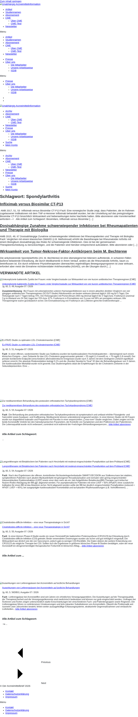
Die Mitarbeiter (19, 65)
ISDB (13, 70)
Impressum (11, 697)
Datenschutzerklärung (17, 694)
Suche (8, 142)
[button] (69, 31)
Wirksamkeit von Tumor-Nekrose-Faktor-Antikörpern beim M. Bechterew (63, 251)
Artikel (8, 9)
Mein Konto (11, 145)
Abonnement (12, 15)
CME (8, 18)
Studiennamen (13, 12)
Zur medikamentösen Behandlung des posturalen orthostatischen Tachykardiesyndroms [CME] (47, 405)
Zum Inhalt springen (10, 1)
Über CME (16, 20)
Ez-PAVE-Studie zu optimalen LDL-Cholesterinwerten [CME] (31, 345)
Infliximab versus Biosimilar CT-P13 (31, 204)
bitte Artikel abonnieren (120, 424)
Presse (9, 59)
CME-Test (16, 23)
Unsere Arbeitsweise (22, 67)
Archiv (8, 111)
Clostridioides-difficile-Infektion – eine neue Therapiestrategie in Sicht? (36, 527)
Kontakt (9, 691)
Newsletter (11, 26)
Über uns (10, 62)
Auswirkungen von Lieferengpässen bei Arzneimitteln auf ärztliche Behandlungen (41, 588)
